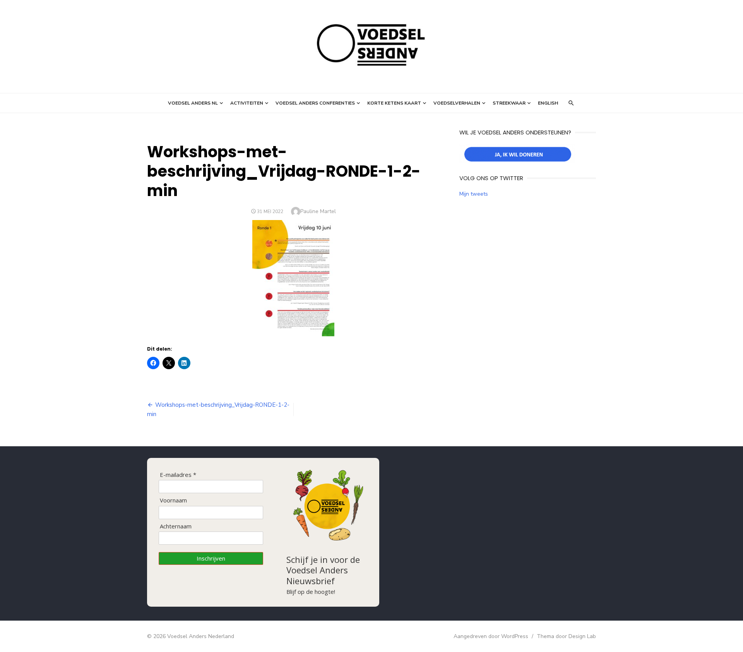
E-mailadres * (178, 474)
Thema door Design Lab (566, 636)
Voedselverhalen (456, 103)
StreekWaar (509, 103)
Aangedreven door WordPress (491, 636)
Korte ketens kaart (394, 103)
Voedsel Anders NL (193, 103)
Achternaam (176, 526)
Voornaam (173, 500)
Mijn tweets (473, 194)
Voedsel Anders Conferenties (315, 103)
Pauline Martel (318, 211)
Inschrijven (211, 558)
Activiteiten (246, 103)
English (548, 103)
